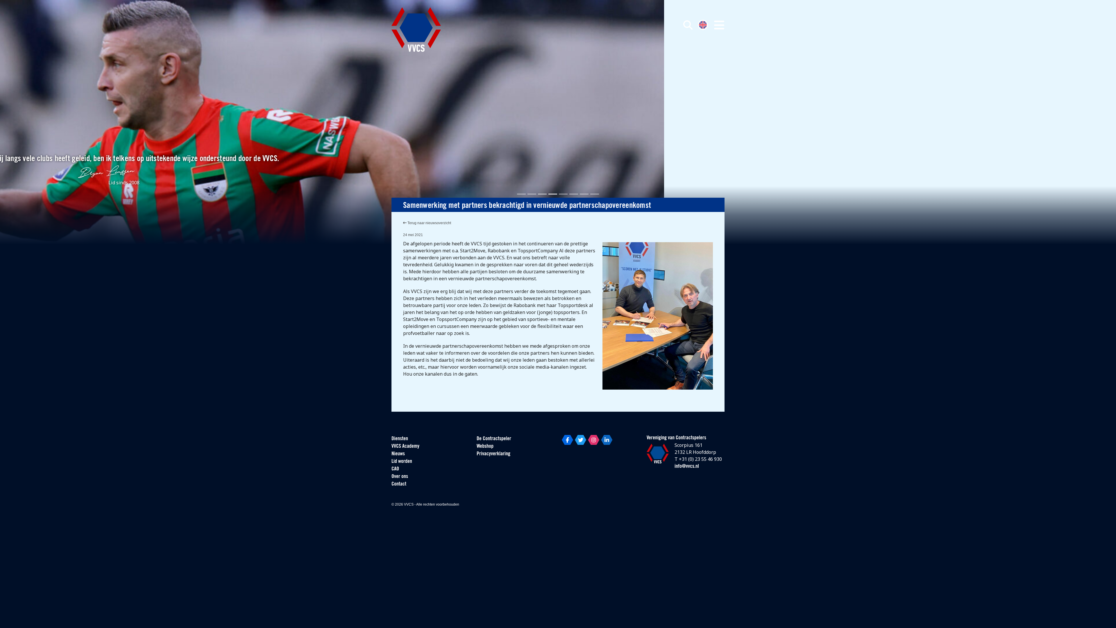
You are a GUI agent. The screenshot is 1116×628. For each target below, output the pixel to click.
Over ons (399, 476)
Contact (398, 484)
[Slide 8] (594, 194)
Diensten (399, 439)
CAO (395, 469)
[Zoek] (688, 25)
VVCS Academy (405, 446)
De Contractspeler (494, 439)
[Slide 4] (552, 194)
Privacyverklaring (493, 454)
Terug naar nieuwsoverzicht (429, 223)
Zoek (621, 51)
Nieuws (398, 454)
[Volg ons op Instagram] (593, 440)
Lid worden (401, 461)
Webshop (485, 446)
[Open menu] (719, 25)
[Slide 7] (584, 194)
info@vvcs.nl (687, 466)
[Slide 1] (521, 194)
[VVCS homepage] (416, 29)
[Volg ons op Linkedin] (606, 440)
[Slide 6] (573, 194)
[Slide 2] (531, 194)
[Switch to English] (702, 24)
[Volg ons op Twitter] (580, 440)
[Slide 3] (542, 194)
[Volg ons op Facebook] (567, 440)
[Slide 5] (563, 194)
